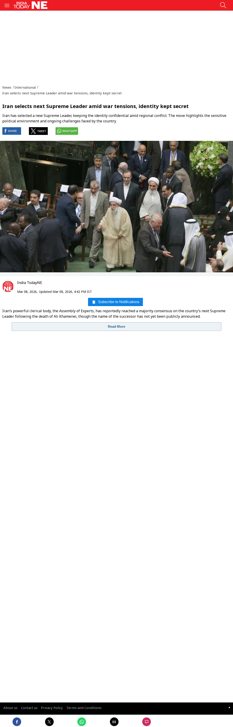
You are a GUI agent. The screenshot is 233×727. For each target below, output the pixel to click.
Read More (116, 326)
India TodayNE (29, 282)
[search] (223, 6)
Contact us (29, 707)
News (6, 87)
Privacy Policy (52, 707)
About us (10, 707)
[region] (116, 46)
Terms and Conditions (83, 707)
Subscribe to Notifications (118, 302)
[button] (7, 5)
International (25, 87)
